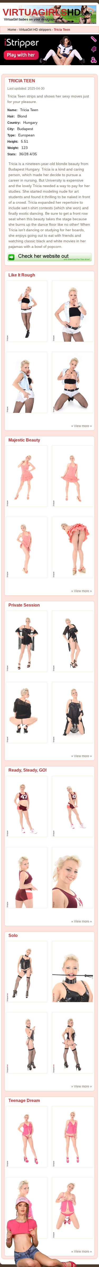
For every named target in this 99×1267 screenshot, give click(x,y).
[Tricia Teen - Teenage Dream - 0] (26, 1136)
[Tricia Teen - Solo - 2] (26, 1042)
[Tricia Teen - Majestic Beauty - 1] (72, 476)
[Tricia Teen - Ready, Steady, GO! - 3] (72, 877)
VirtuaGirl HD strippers (35, 30)
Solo (13, 935)
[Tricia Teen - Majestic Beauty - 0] (26, 476)
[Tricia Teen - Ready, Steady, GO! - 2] (26, 877)
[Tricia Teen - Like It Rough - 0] (26, 311)
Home (12, 30)
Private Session (24, 605)
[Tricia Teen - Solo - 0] (26, 971)
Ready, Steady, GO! (27, 770)
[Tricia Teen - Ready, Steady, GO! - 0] (26, 806)
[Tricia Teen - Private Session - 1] (72, 641)
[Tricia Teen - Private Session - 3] (72, 712)
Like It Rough (21, 275)
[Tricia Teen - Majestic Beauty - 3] (72, 547)
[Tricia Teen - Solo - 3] (72, 1042)
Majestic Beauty (24, 440)
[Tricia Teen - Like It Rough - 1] (72, 311)
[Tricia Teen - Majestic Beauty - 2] (26, 547)
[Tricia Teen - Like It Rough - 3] (72, 382)
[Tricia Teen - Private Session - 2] (26, 712)
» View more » (81, 426)
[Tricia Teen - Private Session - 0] (26, 641)
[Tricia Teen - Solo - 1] (72, 971)
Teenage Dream (24, 1100)
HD (47, 12)
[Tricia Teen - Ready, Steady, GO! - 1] (72, 806)
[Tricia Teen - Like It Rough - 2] (26, 382)
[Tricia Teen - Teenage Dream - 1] (72, 1136)
